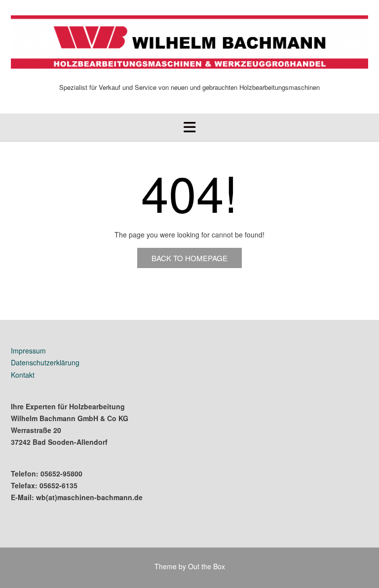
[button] (189, 127)
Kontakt (23, 375)
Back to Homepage (189, 258)
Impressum (28, 350)
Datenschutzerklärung (45, 362)
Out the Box (206, 566)
